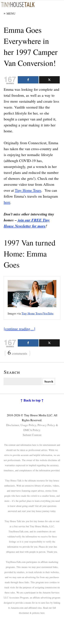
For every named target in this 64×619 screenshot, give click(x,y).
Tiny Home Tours (28, 190)
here (7, 202)
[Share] (28, 79)
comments (17, 352)
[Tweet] (49, 79)
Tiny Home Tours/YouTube (38, 313)
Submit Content (32, 435)
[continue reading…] (19, 328)
